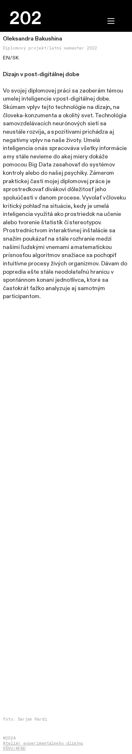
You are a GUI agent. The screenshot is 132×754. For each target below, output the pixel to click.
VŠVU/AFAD (14, 748)
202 (25, 19)
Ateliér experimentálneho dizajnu (43, 743)
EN (6, 57)
